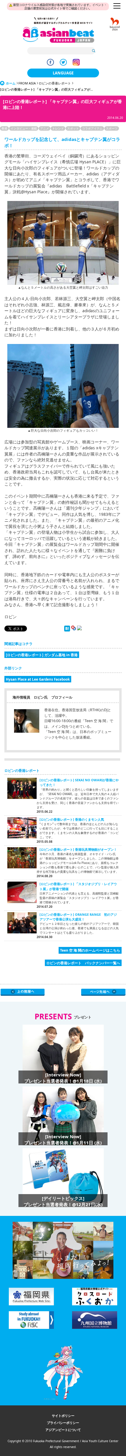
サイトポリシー (63, 1415)
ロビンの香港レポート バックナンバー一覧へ (83, 962)
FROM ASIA (27, 83)
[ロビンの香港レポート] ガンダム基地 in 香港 (42, 654)
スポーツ (112, 128)
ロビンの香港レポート (55, 83)
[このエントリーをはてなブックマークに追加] (67, 630)
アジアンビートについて (63, 1429)
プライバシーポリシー (63, 1422)
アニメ (44, 128)
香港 (4, 128)
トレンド (58, 128)
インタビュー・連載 (24, 128)
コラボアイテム (92, 128)
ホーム (11, 83)
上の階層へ (23, 992)
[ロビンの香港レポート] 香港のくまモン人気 (72, 819)
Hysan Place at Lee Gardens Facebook (38, 679)
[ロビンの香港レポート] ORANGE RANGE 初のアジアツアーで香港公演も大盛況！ (78, 916)
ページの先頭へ (103, 992)
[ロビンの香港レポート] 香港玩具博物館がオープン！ (78, 849)
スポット (73, 128)
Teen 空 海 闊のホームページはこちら (90, 950)
